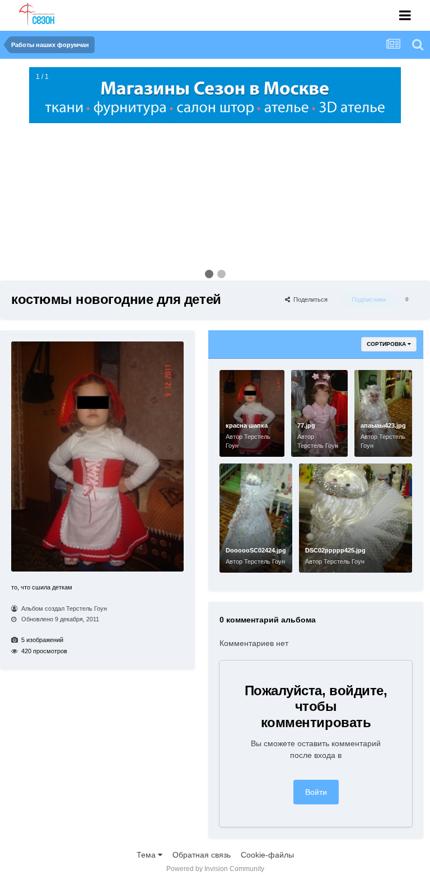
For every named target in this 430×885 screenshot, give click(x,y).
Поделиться (309, 299)
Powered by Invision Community (215, 869)
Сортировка (387, 344)
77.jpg (306, 425)
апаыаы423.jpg (383, 425)
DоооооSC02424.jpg (256, 550)
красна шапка (247, 425)
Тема (147, 854)
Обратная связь (201, 854)
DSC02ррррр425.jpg (335, 550)
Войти (316, 792)
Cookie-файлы (267, 854)
